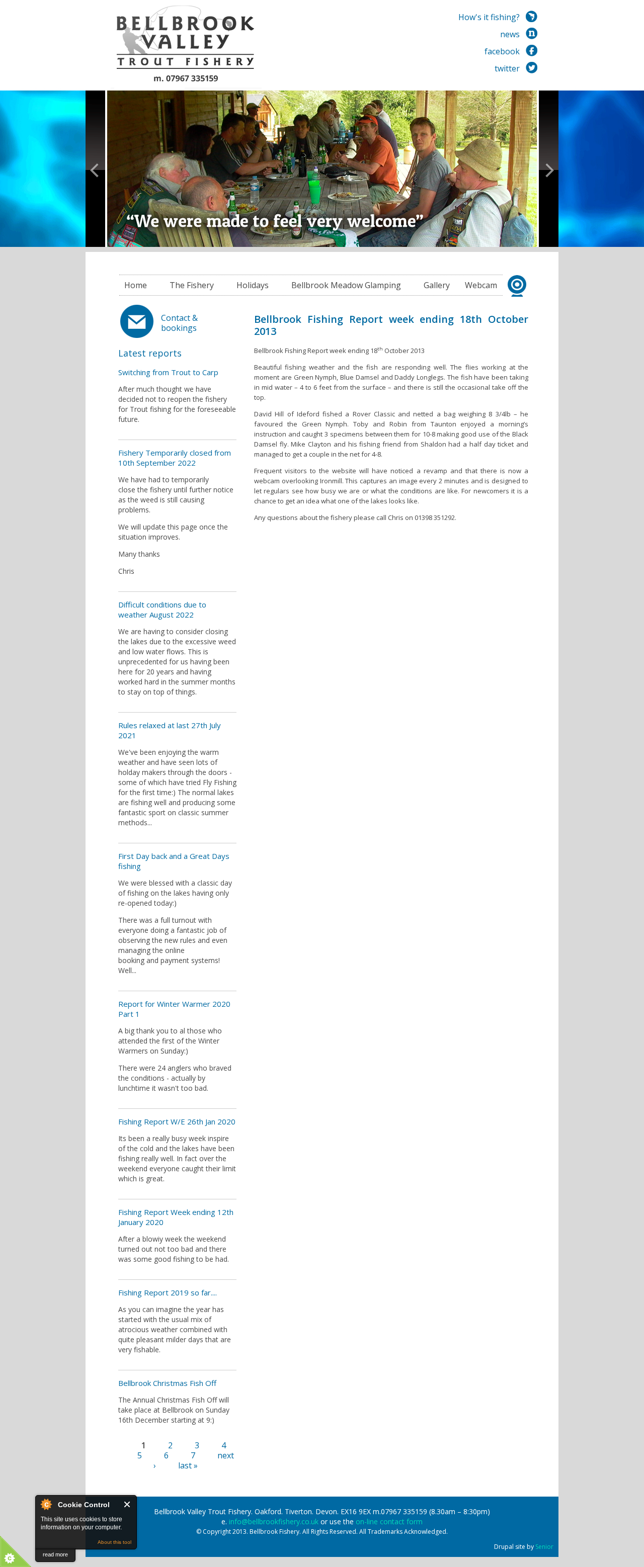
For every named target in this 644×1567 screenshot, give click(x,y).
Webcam (481, 285)
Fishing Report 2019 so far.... (167, 1292)
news (510, 34)
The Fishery (192, 285)
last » (188, 1465)
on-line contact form (389, 1521)
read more (55, 1554)
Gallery (437, 285)
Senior (544, 1546)
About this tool (114, 1542)
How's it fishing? (489, 17)
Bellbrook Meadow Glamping (346, 285)
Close (127, 1504)
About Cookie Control (46, 1504)
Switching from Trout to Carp (168, 372)
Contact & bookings (179, 322)
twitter (507, 68)
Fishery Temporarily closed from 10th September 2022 (174, 458)
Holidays (252, 285)
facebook (502, 51)
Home (135, 285)
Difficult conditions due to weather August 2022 (162, 609)
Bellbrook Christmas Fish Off (167, 1383)
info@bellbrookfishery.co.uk (273, 1521)
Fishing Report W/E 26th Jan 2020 (176, 1121)
